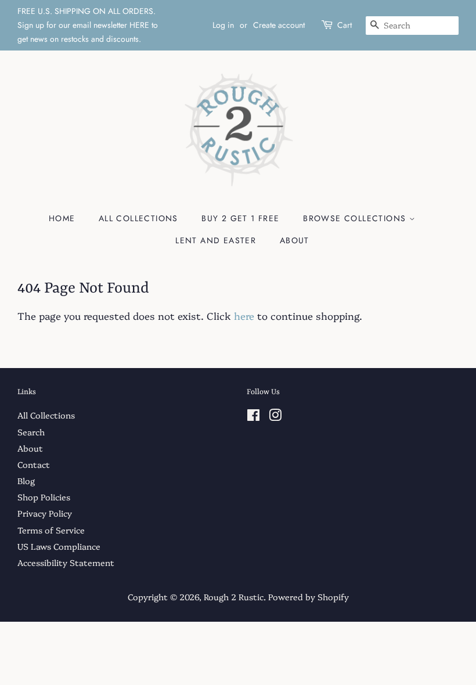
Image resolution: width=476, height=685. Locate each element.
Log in (223, 25)
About (294, 240)
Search (31, 432)
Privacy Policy (44, 513)
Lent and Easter (215, 240)
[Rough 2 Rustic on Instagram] (275, 417)
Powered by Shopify (308, 597)
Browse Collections (356, 218)
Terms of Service (51, 530)
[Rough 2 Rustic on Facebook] (253, 417)
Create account (279, 25)
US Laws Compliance (58, 546)
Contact (33, 464)
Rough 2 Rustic (234, 597)
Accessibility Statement (65, 562)
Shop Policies (43, 497)
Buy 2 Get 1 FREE (240, 218)
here (244, 315)
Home (62, 218)
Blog (26, 480)
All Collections (138, 218)
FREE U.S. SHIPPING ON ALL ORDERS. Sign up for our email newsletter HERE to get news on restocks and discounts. (87, 25)
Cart (344, 25)
